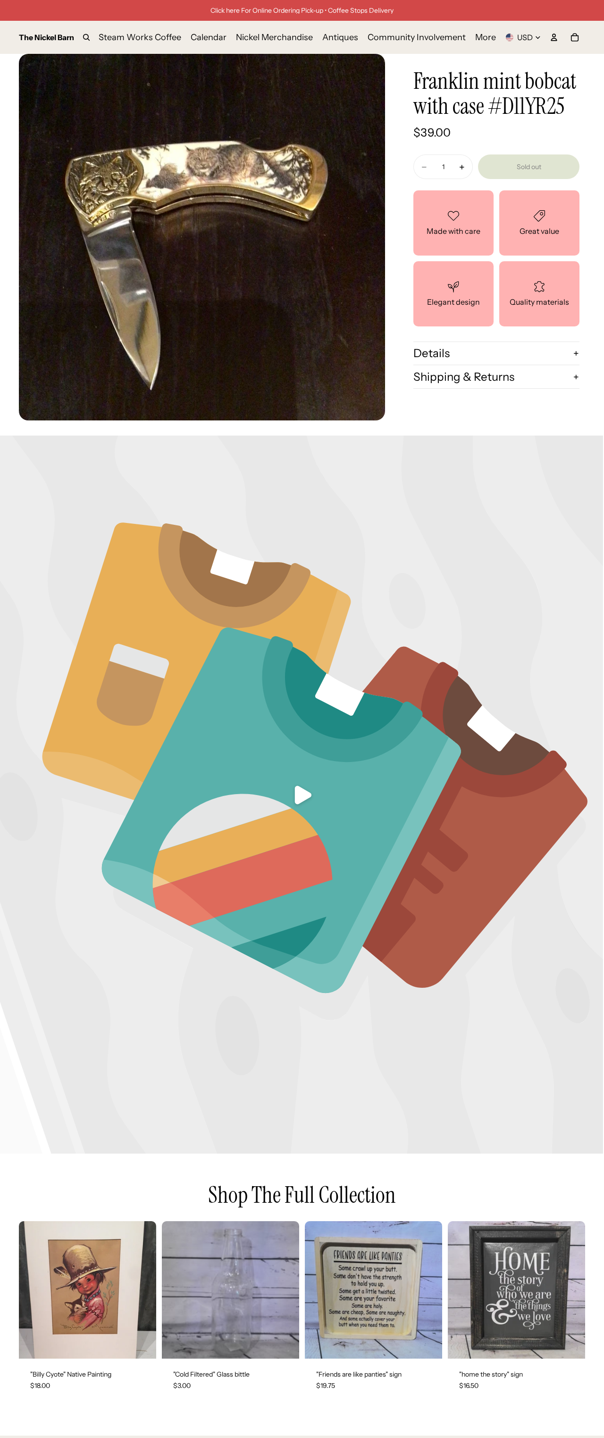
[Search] (86, 37)
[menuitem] (485, 37)
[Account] (554, 37)
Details (431, 353)
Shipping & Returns (463, 377)
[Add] (141, 1343)
